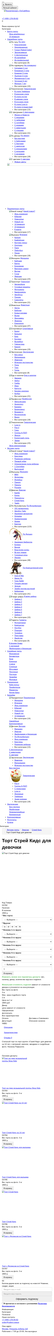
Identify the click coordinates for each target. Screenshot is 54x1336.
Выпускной (19, 469)
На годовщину (30, 65)
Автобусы (18, 295)
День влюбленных (17, 34)
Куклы (17, 495)
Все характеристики (10, 1016)
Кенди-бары (14, 692)
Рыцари (17, 487)
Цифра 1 (18, 599)
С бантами (19, 144)
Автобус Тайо (20, 511)
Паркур (17, 482)
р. (7, 4)
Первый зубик (20, 461)
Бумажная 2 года (21, 71)
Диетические (12, 804)
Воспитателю (20, 414)
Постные (13, 674)
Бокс (16, 336)
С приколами (20, 789)
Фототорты (12, 820)
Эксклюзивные (20, 52)
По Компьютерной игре (33, 568)
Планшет (18, 630)
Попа (16, 365)
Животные (25, 305)
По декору (25, 136)
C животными (15, 752)
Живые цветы (20, 162)
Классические (20, 45)
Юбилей (17, 216)
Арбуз (16, 381)
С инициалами (20, 149)
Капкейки (11, 695)
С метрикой (14, 646)
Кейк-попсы (14, 685)
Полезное (6, 1314)
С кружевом (19, 154)
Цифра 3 (18, 604)
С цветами (25, 159)
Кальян (17, 237)
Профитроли (14, 687)
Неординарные (21, 47)
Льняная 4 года (21, 76)
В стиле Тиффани (22, 91)
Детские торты (13, 448)
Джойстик (18, 638)
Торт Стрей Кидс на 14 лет (13, 1133)
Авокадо (17, 378)
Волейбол (18, 342)
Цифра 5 (18, 610)
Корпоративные (16, 724)
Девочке (22, 490)
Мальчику (24, 472)
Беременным (15, 814)
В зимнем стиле (21, 99)
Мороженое (14, 654)
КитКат (17, 394)
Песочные (13, 672)
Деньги (17, 435)
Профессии (27, 399)
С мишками (19, 117)
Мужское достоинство (23, 362)
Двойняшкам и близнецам (20, 648)
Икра (16, 386)
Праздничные (29, 698)
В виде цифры (30, 596)
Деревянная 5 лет (22, 78)
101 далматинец (21, 508)
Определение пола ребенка (26, 464)
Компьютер (19, 625)
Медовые (13, 679)
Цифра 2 (18, 602)
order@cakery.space (10, 1322)
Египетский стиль (21, 438)
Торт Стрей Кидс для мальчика (15, 1177)
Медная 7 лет (20, 84)
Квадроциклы (20, 292)
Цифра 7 (18, 615)
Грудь (16, 370)
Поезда (17, 297)
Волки (17, 316)
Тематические (30, 89)
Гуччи (16, 274)
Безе (11, 659)
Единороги (19, 323)
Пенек (17, 253)
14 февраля (19, 224)
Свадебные (14, 721)
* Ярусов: (6, 923)
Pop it (16, 428)
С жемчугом (19, 146)
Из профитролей (21, 60)
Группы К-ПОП (20, 433)
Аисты (17, 308)
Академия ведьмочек (23, 514)
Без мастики (19, 138)
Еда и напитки (30, 375)
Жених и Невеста (21, 115)
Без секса (18, 355)
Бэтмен (17, 545)
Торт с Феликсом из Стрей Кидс (15, 1266)
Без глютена (14, 768)
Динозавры (19, 318)
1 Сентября (19, 466)
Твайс (16, 503)
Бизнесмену (19, 409)
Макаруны (13, 690)
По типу (21, 42)
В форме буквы (15, 643)
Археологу (18, 404)
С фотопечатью (21, 55)
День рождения (21, 214)
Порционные (12, 682)
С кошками (19, 125)
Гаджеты (22, 620)
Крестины (18, 456)
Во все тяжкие (20, 552)
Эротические (28, 352)
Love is (17, 425)
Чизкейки (13, 677)
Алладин (18, 516)
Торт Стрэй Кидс (9, 1222)
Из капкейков (20, 58)
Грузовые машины (22, 287)
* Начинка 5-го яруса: (11, 960)
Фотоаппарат (20, 623)
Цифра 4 (18, 607)
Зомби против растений (24, 589)
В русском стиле (21, 102)
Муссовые (13, 669)
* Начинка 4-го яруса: (11, 953)
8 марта (17, 229)
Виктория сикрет (21, 269)
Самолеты (18, 300)
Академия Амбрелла (23, 542)
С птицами (19, 130)
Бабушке (18, 261)
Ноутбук (17, 628)
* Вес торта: (7, 916)
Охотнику (18, 245)
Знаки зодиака (20, 799)
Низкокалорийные (17, 812)
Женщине (24, 258)
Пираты (17, 485)
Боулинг (17, 339)
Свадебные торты (15, 39)
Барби (17, 493)
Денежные (18, 794)
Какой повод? (29, 211)
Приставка (18, 636)
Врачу (17, 417)
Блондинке (19, 266)
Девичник (18, 360)
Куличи (10, 822)
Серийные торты (14, 651)
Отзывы (8, 1038)
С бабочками (20, 141)
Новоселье (19, 219)
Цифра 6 (18, 612)
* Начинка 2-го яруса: (11, 937)
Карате (17, 347)
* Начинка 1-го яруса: (11, 930)
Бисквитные (14, 656)
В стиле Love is (20, 104)
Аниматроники (20, 519)
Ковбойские (19, 240)
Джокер (17, 558)
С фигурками (28, 112)
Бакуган (17, 524)
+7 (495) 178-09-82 (10, 18)
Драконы (18, 321)
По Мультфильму (34, 506)
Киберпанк (19, 591)
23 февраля (14, 37)
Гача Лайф (19, 581)
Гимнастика (19, 344)
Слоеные (13, 667)
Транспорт (25, 282)
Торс (16, 368)
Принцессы (19, 498)
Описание (8, 1027)
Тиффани (18, 796)
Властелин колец (21, 550)
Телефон (18, 633)
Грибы (17, 383)
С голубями (19, 123)
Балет (17, 331)
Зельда (17, 586)
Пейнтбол (18, 250)
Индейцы (18, 480)
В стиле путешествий (23, 107)
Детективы (18, 477)
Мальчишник (19, 357)
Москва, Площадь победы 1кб (15, 1329)
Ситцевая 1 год (21, 68)
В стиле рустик (20, 97)
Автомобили (19, 284)
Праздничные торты (15, 209)
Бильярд (18, 334)
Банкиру (17, 407)
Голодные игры (21, 555)
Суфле (12, 664)
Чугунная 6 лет (20, 81)
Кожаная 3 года (21, 73)
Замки (17, 440)
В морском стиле (21, 94)
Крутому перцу (20, 243)
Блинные (13, 661)
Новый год (18, 222)
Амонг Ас (18, 578)
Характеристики (11, 1032)
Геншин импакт (21, 583)
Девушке (18, 276)
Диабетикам (14, 809)
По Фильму (27, 534)
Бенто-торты (12, 31)
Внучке (17, 271)
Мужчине (23, 235)
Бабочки (17, 310)
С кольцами (19, 151)
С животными (20, 128)
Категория (6, 1312)
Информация (8, 1309)
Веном (17, 547)
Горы (16, 430)
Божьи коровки (20, 313)
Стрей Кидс (19, 500)
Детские (22, 726)
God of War (19, 576)
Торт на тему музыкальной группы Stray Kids (21, 1088)
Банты (17, 263)
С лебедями (19, 120)
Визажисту (18, 412)
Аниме (17, 521)
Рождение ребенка (22, 459)
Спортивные (27, 328)
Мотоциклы (19, 289)
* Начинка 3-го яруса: (11, 945)
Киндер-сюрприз (21, 391)
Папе (16, 248)
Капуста (17, 388)
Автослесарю (20, 402)
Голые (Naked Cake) (23, 50)
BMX (16, 474)
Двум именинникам (17, 446)
